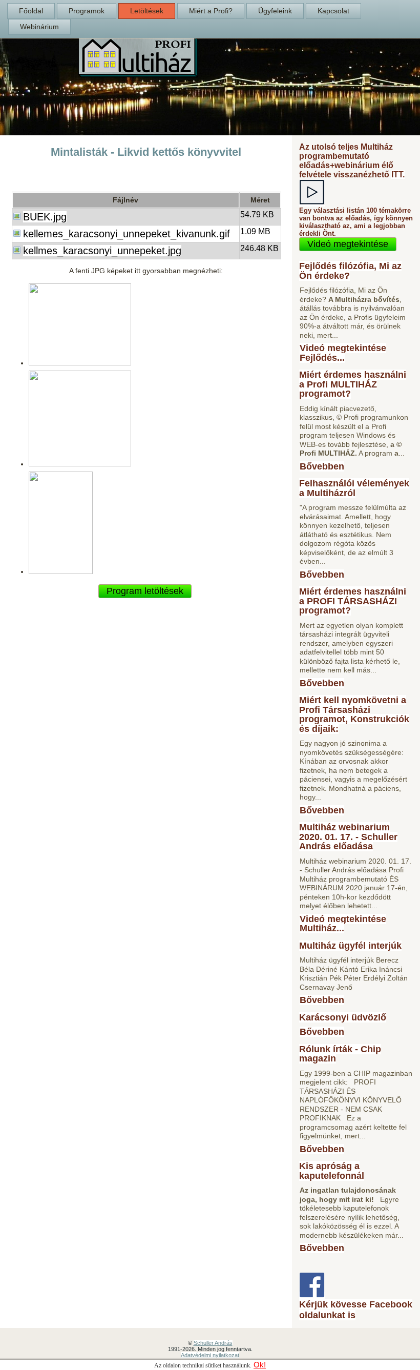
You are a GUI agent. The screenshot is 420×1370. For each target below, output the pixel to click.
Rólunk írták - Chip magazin (340, 1054)
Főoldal (31, 11)
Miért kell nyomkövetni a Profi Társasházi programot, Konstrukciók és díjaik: (354, 714)
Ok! (260, 1365)
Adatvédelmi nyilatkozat (210, 1355)
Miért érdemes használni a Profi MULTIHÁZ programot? (352, 384)
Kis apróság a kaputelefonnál (331, 1171)
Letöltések (146, 11)
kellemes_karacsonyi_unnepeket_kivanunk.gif (126, 233)
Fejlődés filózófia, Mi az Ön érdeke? (350, 271)
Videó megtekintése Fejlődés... (343, 353)
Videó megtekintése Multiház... (343, 924)
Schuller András (213, 1343)
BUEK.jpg (45, 216)
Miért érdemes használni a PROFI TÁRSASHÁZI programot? (352, 601)
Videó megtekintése (347, 244)
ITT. (398, 174)
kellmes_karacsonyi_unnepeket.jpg (102, 250)
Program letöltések (145, 591)
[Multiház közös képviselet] (138, 75)
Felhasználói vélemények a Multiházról (354, 488)
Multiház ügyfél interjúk (350, 945)
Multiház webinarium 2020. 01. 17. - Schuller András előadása (348, 836)
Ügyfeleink (275, 11)
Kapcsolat (333, 11)
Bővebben (322, 466)
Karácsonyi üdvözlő (342, 1017)
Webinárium (39, 27)
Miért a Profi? (211, 11)
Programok (86, 11)
